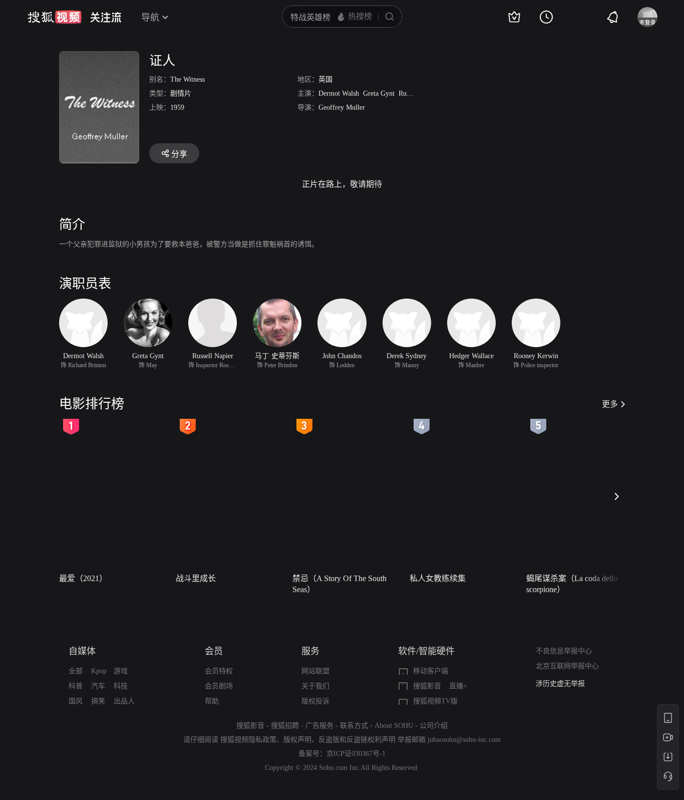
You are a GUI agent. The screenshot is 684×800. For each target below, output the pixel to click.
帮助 (212, 701)
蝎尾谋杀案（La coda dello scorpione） (571, 584)
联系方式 (354, 725)
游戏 (121, 671)
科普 (76, 686)
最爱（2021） (83, 578)
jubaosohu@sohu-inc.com (464, 739)
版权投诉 (315, 701)
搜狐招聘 (285, 725)
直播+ (458, 686)
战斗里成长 (196, 578)
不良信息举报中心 (564, 651)
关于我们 (315, 686)
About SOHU (394, 725)
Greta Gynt (379, 93)
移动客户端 (430, 671)
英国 (325, 79)
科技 (121, 686)
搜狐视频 (55, 17)
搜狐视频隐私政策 (248, 739)
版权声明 (297, 739)
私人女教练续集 (438, 578)
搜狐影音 (427, 686)
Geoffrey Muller (341, 107)
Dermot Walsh (338, 93)
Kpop (99, 671)
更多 (610, 404)
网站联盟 (315, 671)
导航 (150, 17)
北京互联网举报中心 (567, 666)
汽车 (98, 686)
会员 (214, 651)
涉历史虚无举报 (560, 683)
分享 (179, 154)
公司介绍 (434, 725)
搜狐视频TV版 (435, 701)
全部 (76, 671)
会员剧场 (219, 686)
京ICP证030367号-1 (356, 753)
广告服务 (319, 725)
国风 (76, 701)
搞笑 (98, 701)
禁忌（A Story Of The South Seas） (339, 584)
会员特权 (219, 671)
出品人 (124, 701)
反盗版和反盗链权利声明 (357, 739)
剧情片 (180, 93)
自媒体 (82, 651)
